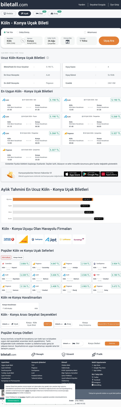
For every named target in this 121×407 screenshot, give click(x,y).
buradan (22, 397)
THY (32, 365)
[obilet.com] (14, 6)
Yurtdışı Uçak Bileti (7, 373)
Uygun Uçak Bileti (7, 365)
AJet (33, 373)
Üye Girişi (114, 4)
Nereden (10, 38)
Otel (41, 13)
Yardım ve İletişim (67, 383)
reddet (27, 391)
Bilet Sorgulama (67, 386)
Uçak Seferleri (6, 368)
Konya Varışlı (17, 257)
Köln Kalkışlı (6, 257)
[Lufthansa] (65, 239)
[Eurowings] (79, 239)
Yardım (81, 4)
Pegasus (34, 368)
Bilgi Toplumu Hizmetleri (70, 373)
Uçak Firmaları (6, 375)
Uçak (25, 13)
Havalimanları (5, 378)
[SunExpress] (37, 239)
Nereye (29, 38)
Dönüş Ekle (68, 38)
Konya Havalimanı (9, 305)
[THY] (8, 239)
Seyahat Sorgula (97, 4)
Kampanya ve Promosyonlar (10, 381)
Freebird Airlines (36, 375)
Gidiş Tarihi (52, 38)
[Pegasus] (23, 239)
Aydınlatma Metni (11, 393)
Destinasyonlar (6, 370)
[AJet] (51, 239)
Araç (56, 13)
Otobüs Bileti (66, 365)
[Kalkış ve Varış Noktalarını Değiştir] (23, 41)
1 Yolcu (83, 40)
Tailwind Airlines (36, 378)
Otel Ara (112, 343)
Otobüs (9, 13)
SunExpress (35, 370)
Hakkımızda (65, 368)
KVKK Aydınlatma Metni (69, 370)
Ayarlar (71, 400)
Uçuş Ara (109, 40)
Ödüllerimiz (65, 381)
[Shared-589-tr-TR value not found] (109, 324)
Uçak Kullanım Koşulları (69, 378)
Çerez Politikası (67, 375)
